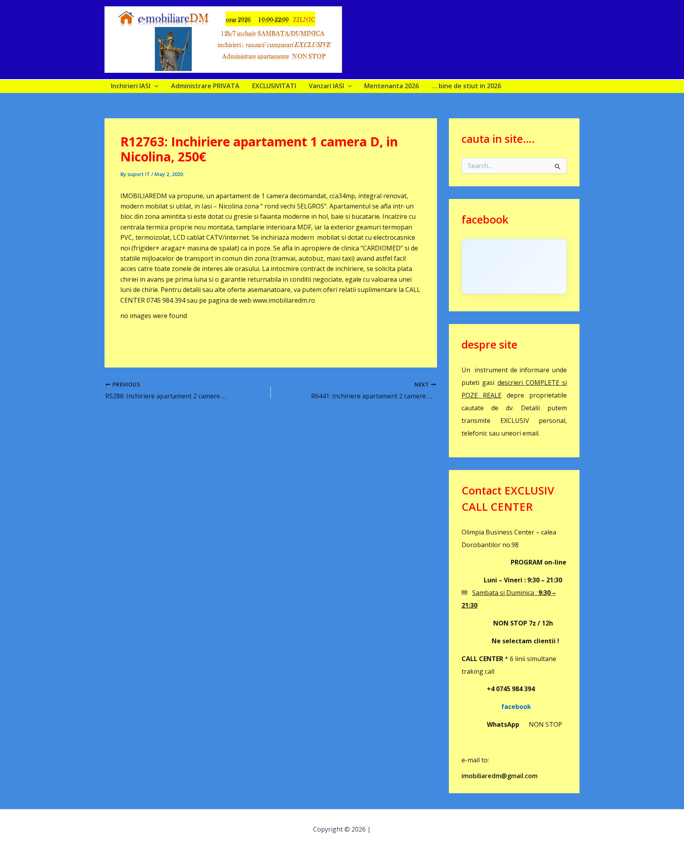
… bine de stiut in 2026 (466, 85)
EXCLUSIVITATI (274, 85)
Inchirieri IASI (130, 85)
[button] (154, 86)
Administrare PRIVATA (205, 85)
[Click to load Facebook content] (514, 266)
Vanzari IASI (326, 85)
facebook (496, 706)
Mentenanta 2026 (391, 85)
